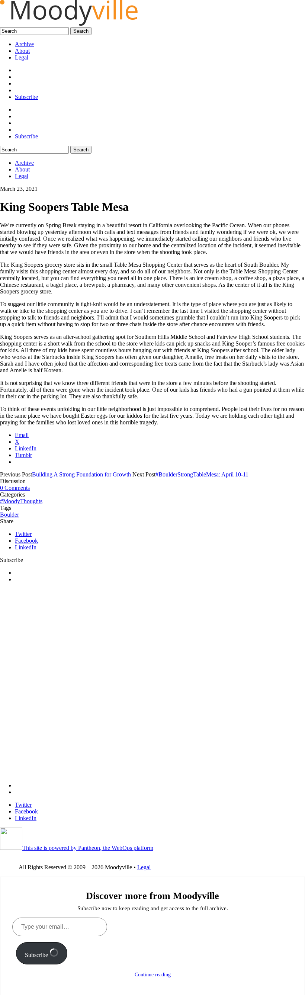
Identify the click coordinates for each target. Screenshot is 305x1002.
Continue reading (153, 974)
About (22, 51)
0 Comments (15, 488)
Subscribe (26, 97)
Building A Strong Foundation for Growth (81, 474)
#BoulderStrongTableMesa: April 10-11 (201, 474)
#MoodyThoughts (21, 501)
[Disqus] (152, 682)
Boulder (9, 514)
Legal (21, 57)
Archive (24, 44)
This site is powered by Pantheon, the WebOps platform (87, 848)
